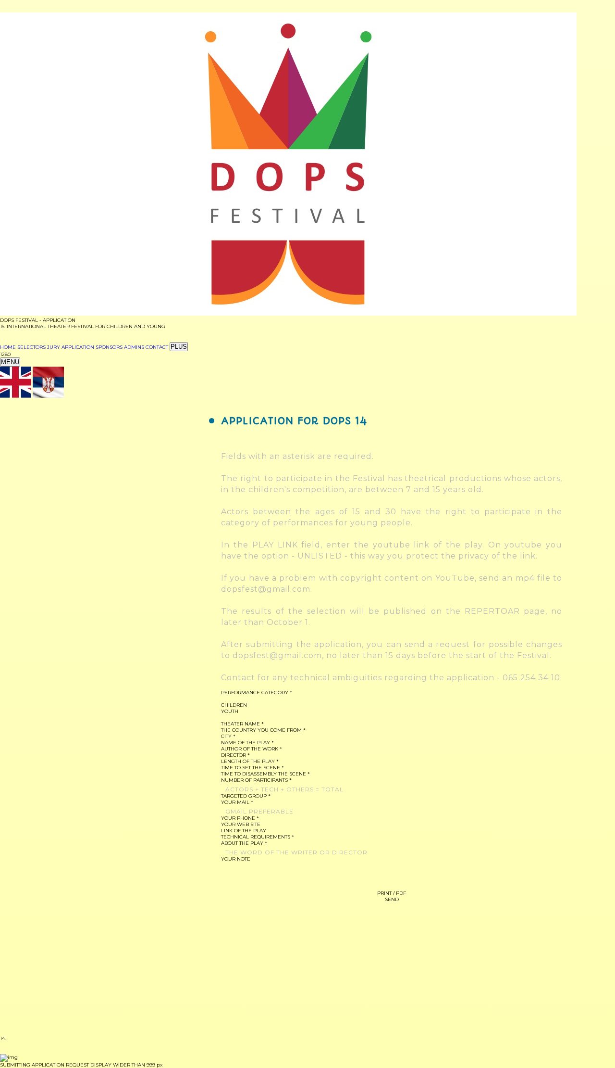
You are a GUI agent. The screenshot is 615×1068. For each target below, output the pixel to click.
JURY (53, 347)
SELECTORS (31, 347)
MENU (10, 362)
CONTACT (157, 347)
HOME (8, 347)
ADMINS (134, 347)
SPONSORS (109, 347)
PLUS (179, 346)
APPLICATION (78, 347)
